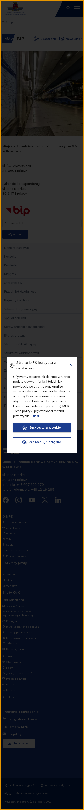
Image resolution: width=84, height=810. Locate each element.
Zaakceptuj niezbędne (45, 442)
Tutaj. (35, 416)
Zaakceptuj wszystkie (45, 427)
